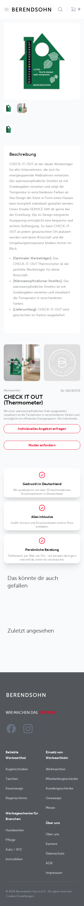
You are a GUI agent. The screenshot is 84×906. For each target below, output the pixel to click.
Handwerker (15, 830)
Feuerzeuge (14, 788)
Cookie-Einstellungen (20, 896)
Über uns (52, 834)
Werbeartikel (12, 390)
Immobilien (14, 859)
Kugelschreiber (17, 769)
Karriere (51, 844)
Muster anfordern (42, 445)
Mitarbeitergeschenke (62, 779)
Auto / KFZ (14, 849)
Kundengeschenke (59, 788)
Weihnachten (55, 769)
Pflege (10, 840)
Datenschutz (55, 853)
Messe (50, 807)
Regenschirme (16, 798)
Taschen (12, 779)
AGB (49, 863)
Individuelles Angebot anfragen (42, 429)
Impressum (54, 873)
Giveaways (53, 798)
